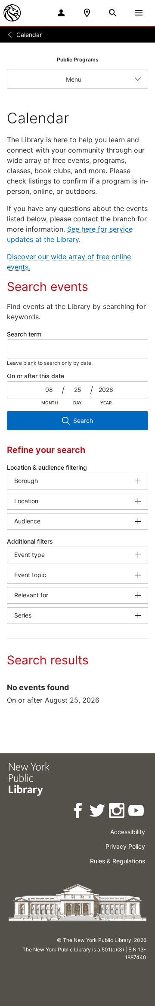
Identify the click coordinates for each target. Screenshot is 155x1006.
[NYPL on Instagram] (117, 812)
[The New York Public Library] (12, 12)
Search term (24, 334)
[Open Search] (113, 13)
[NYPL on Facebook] (78, 812)
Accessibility (127, 831)
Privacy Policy (125, 846)
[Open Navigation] (139, 13)
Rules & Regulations (117, 861)
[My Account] (61, 13)
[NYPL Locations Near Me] (87, 13)
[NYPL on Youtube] (136, 812)
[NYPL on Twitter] (98, 812)
